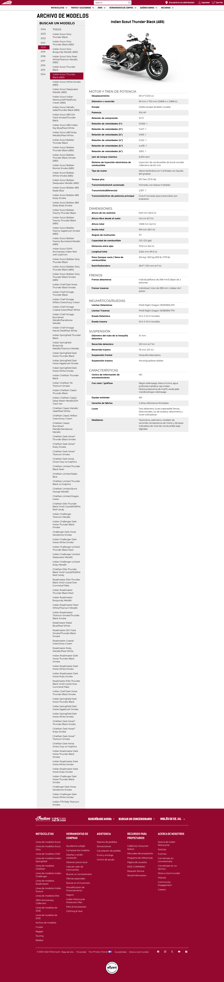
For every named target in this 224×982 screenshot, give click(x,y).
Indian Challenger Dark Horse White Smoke (65, 541)
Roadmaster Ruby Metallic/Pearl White (63, 649)
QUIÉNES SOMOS (147, 7)
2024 (43, 29)
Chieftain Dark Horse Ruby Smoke (64, 445)
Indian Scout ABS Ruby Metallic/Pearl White (65, 134)
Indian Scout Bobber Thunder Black (63, 141)
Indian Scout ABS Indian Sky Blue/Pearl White (65, 126)
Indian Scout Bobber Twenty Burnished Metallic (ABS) (66, 241)
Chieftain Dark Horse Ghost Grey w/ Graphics (65, 460)
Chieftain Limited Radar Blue (65, 475)
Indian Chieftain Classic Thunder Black (65, 392)
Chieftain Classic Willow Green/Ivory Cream (65, 417)
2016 (43, 65)
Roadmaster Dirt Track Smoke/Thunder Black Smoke (64, 633)
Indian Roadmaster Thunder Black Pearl (63, 591)
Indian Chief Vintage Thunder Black (63, 293)
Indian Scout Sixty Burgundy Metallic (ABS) (65, 50)
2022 (43, 38)
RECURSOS (165, 7)
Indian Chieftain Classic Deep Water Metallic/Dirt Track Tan (65, 401)
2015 (43, 70)
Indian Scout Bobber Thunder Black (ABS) (63, 149)
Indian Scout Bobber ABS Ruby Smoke (66, 196)
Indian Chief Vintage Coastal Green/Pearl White (66, 308)
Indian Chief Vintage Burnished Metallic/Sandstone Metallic (63, 319)
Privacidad (81, 952)
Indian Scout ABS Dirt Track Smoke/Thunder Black (64, 117)
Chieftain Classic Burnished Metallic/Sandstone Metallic (63, 427)
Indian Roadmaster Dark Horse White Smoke (65, 667)
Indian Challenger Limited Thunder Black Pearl (66, 548)
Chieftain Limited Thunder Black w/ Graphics (66, 482)
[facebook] (158, 952)
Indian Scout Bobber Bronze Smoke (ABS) (63, 167)
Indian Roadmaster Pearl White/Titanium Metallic (65, 606)
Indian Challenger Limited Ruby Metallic (66, 563)
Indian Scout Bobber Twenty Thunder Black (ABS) (64, 220)
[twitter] (172, 952)
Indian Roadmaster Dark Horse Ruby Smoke (65, 675)
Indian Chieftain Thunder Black (66, 377)
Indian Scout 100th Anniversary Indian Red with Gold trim (65, 252)
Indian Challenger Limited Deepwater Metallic (66, 556)
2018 (43, 56)
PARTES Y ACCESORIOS (81, 7)
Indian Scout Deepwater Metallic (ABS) (65, 90)
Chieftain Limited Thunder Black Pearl (66, 468)
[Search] (128, 2)
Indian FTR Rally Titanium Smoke (66, 803)
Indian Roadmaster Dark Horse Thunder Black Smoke (65, 658)
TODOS (57, 29)
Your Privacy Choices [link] (98, 952)
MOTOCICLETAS (57, 7)
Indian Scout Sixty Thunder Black (62, 35)
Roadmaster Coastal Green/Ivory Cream (63, 642)
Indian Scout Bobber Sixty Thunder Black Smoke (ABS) (66, 277)
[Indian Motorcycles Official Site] (6, 3)
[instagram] (165, 952)
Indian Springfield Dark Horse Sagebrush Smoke (65, 362)
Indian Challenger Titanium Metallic (62, 515)
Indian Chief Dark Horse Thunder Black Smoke (65, 286)
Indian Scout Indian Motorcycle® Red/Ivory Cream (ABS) (64, 100)
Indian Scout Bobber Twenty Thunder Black (64, 211)
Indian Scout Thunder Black (64, 68)
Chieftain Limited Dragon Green (66, 497)
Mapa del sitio (67, 952)
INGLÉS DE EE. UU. (171, 818)
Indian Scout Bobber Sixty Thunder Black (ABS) (66, 268)
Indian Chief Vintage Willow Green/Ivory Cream (66, 301)
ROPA (100, 7)
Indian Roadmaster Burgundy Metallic (63, 599)
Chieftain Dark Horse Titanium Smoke (64, 453)
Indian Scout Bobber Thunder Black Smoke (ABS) (64, 158)
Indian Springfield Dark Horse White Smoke (65, 369)
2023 (43, 34)
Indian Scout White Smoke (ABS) (67, 83)
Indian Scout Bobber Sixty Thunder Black (66, 260)
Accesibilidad (121, 952)
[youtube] (179, 952)
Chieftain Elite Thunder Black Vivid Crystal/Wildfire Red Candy (66, 507)
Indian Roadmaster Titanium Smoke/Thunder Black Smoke (66, 615)
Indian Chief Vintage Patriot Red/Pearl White (65, 329)
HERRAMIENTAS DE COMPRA (121, 7)
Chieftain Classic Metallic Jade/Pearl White (65, 410)
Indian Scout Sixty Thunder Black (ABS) (63, 43)
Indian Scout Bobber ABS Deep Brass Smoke (66, 204)
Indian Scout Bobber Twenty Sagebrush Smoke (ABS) (66, 231)
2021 (43, 43)
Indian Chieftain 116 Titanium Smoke (63, 384)
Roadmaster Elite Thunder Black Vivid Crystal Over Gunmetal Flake (66, 582)
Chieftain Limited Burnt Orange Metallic (65, 490)
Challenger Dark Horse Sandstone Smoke (64, 533)
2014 (43, 74)
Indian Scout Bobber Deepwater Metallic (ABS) (66, 181)
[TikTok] (186, 952)
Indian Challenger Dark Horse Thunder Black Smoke (65, 524)
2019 (43, 52)
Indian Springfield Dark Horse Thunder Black (65, 354)
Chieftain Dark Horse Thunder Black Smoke (64, 438)
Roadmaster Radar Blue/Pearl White (62, 624)
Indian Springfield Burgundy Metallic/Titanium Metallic (66, 345)
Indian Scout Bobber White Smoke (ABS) (63, 174)
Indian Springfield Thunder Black (67, 336)
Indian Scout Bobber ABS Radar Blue (66, 189)
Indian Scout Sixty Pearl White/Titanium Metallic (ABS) (65, 59)
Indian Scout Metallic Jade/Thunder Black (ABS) (66, 108)
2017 (43, 61)
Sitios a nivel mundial (139, 952)
